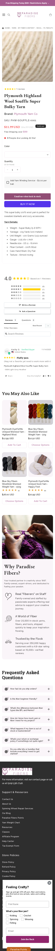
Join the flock (27, 939)
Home (7, 28)
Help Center (8, 841)
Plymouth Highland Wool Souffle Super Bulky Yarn (26, 366)
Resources (7, 827)
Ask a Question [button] (29, 311)
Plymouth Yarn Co (26, 114)
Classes (6, 832)
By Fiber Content (26, 28)
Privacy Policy (9, 871)
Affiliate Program (10, 836)
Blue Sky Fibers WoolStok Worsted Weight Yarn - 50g (37, 432)
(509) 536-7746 (15, 783)
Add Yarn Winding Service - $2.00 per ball (28, 182)
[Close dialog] (49, 883)
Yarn (14, 28)
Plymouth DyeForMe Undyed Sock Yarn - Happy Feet (38, 484)
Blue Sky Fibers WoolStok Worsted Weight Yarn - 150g (11, 484)
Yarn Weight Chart (11, 823)
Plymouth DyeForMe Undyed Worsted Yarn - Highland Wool (13, 432)
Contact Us (7, 799)
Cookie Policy (8, 876)
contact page (39, 779)
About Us (6, 804)
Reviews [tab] (9, 320)
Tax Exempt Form (10, 846)
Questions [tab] (26, 320)
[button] (3, 14)
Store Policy (8, 862)
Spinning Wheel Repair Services (17, 808)
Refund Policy (9, 867)
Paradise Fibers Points (13, 818)
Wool (39, 28)
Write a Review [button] (29, 305)
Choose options (41, 445)
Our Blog (6, 813)
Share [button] (10, 376)
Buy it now (27, 204)
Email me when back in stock (27, 196)
